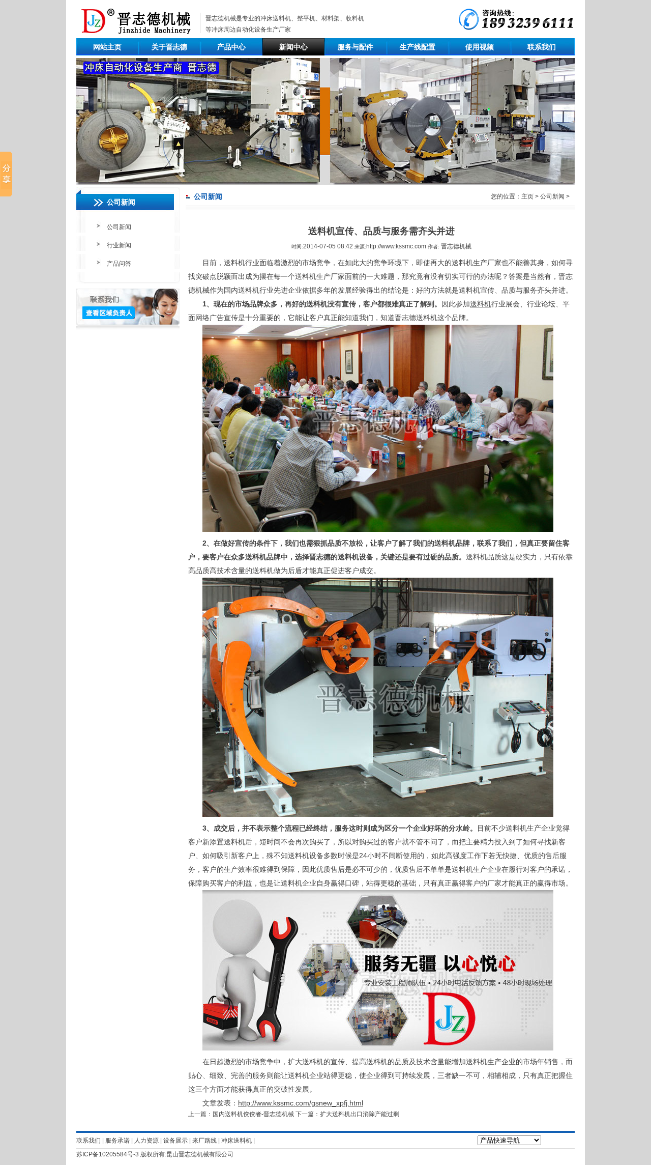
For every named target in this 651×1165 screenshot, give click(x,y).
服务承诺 (117, 1140)
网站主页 (107, 47)
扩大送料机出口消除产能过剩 (359, 1114)
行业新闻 (119, 245)
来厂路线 (204, 1140)
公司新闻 (119, 227)
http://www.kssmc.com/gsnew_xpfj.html (300, 1103)
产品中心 (231, 47)
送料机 (480, 304)
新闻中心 (293, 47)
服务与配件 (355, 47)
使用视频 (479, 47)
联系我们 (541, 47)
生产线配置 (417, 47)
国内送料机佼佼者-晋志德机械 (253, 1114)
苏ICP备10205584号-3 (107, 1154)
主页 (527, 196)
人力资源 (146, 1140)
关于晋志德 (169, 47)
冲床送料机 (275, 18)
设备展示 (175, 1140)
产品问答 (119, 263)
